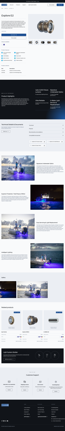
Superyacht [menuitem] (26, 411)
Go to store (13, 34)
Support (24, 4)
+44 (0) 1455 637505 (56, 420)
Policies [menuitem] (53, 414)
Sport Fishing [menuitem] (26, 409)
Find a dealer (51, 4)
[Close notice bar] (63, 1)
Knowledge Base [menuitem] (54, 407)
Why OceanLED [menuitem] (41, 407)
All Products (26, 416)
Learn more (3, 31)
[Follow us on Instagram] (5, 421)
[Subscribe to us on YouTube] (7, 421)
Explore (9, 389)
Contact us (53, 416)
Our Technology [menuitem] (41, 409)
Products (18, 4)
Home (2, 8)
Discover (11, 4)
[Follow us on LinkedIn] (3, 421)
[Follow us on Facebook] (2, 421)
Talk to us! (5, 131)
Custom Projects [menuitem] (41, 411)
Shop (38, 1)
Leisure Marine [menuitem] (27, 407)
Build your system (8, 359)
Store (59, 4)
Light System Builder (32, 4)
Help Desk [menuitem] (53, 411)
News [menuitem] (39, 414)
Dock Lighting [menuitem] (27, 414)
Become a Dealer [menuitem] (54, 409)
